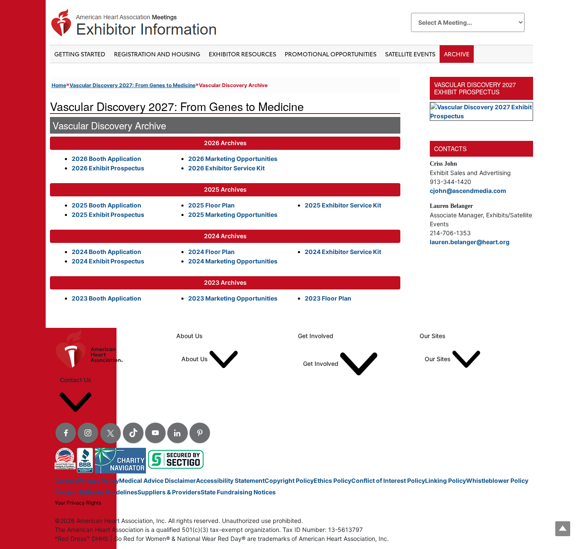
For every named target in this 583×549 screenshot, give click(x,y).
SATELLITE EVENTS (410, 54)
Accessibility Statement (230, 480)
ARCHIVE (456, 54)
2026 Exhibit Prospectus (108, 168)
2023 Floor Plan (328, 298)
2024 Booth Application (106, 251)
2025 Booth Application (106, 205)
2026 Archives (225, 142)
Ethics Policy (332, 480)
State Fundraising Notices (238, 492)
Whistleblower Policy (497, 480)
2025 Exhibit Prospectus (108, 214)
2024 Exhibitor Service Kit (343, 251)
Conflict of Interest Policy (388, 480)
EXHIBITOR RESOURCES (242, 54)
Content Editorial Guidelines (96, 492)
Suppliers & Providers (169, 492)
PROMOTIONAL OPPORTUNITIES (330, 54)
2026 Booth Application (106, 158)
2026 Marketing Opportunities (232, 158)
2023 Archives (225, 282)
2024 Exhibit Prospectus (108, 261)
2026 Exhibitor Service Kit (226, 168)
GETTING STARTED (79, 54)
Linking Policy (445, 480)
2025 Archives (225, 189)
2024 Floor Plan (211, 251)
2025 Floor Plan (211, 205)
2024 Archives (225, 235)
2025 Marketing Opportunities (232, 214)
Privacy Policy (98, 480)
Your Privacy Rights (78, 502)
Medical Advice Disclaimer (157, 480)
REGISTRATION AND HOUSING (157, 54)
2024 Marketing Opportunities (232, 261)
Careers (66, 480)
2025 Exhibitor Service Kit (343, 205)
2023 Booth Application (106, 298)
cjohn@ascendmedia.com (468, 190)
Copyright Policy (289, 480)
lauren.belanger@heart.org (470, 241)
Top (562, 528)
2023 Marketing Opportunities (232, 298)
